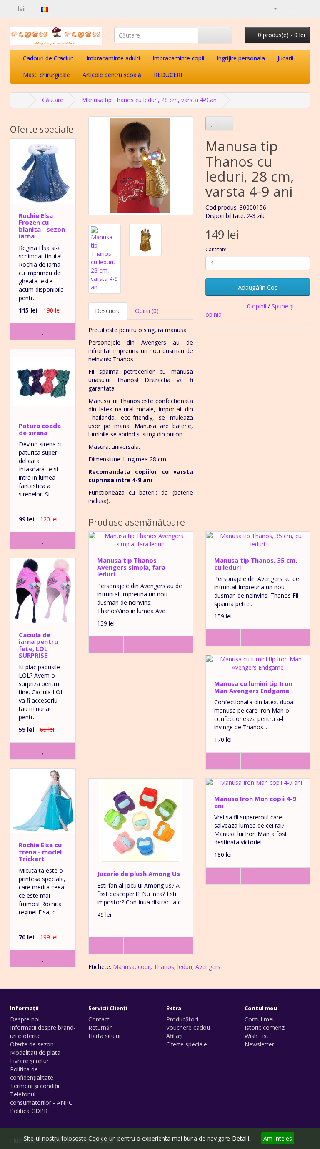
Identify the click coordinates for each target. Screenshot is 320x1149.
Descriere (108, 311)
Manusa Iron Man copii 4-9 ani (255, 802)
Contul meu (260, 1019)
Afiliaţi (174, 1036)
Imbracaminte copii (178, 58)
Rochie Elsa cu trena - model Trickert (40, 852)
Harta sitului (104, 1036)
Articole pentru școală (111, 75)
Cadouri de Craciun (48, 58)
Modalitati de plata (35, 1052)
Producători (182, 1019)
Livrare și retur (29, 1061)
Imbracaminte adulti (113, 58)
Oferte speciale (186, 1044)
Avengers (207, 967)
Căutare (52, 100)
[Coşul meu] (285, 8)
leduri (185, 967)
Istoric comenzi (265, 1027)
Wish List (257, 1036)
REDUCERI (168, 75)
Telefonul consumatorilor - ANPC (41, 1098)
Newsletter (259, 1044)
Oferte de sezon (32, 1044)
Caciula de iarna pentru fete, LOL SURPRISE (38, 645)
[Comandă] (303, 8)
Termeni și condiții (34, 1086)
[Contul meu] (272, 8)
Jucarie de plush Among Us (138, 873)
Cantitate (216, 249)
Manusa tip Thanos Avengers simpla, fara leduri (131, 567)
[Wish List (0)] (294, 8)
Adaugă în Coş (258, 287)
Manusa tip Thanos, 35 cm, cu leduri (255, 563)
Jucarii (285, 58)
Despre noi (25, 1019)
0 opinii (256, 306)
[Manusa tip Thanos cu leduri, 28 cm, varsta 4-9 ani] (140, 165)
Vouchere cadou (188, 1027)
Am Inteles (277, 1138)
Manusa (124, 967)
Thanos (164, 967)
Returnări (100, 1027)
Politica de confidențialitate (31, 1073)
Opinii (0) (147, 311)
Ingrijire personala (241, 58)
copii (144, 967)
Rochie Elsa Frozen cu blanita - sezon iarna (42, 225)
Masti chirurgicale (46, 75)
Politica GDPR (29, 1111)
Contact (99, 1019)
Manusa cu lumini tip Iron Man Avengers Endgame (253, 687)
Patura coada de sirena (40, 429)
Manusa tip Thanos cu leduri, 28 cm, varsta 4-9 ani (150, 100)
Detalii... (242, 1138)
